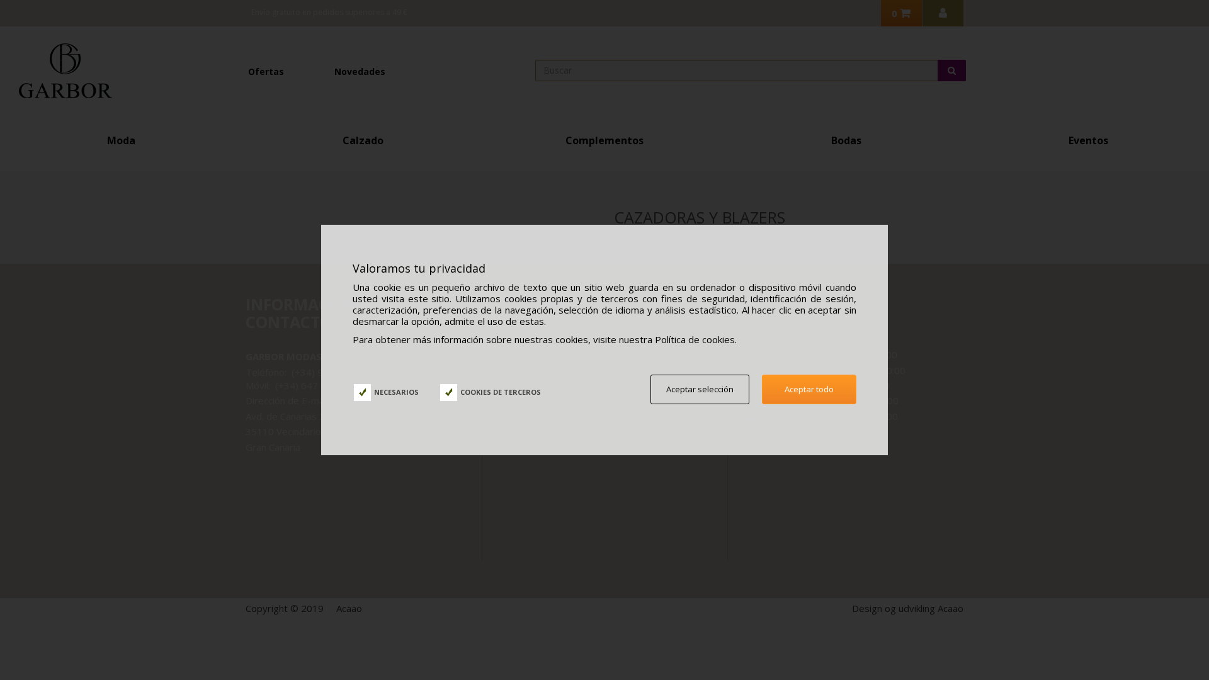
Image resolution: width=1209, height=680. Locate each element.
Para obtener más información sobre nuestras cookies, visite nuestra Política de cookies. (545, 339)
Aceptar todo (809, 389)
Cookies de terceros (500, 392)
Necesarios (396, 392)
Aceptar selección (700, 389)
